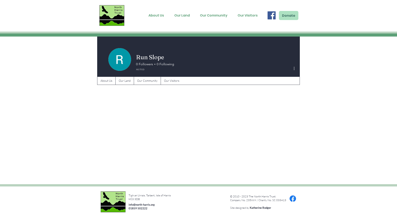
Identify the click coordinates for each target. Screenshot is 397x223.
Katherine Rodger (260, 207)
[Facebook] (272, 15)
